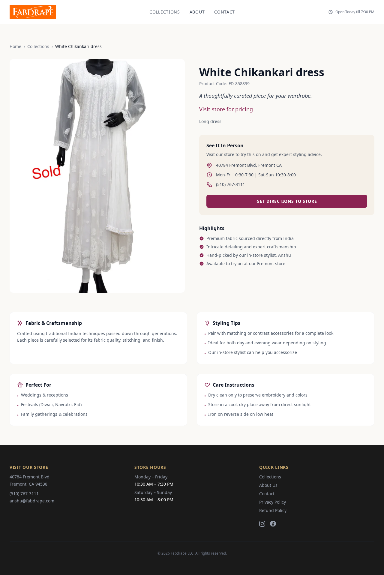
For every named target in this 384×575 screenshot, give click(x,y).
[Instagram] (262, 524)
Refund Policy (272, 510)
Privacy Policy (272, 502)
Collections (164, 12)
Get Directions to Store (286, 201)
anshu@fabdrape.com (32, 501)
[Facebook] (273, 524)
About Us (268, 485)
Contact (224, 12)
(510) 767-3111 (24, 493)
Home (15, 46)
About (197, 12)
